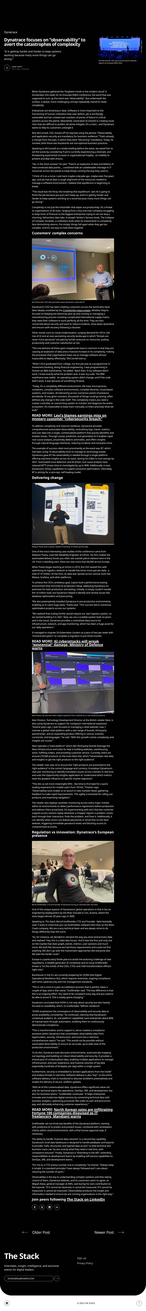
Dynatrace (10, 32)
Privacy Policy (85, 1263)
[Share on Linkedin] (49, 1207)
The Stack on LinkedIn (86, 1199)
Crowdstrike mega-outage (76, 310)
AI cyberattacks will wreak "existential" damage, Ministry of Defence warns (67, 644)
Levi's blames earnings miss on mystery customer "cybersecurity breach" (69, 417)
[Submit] (56, 1278)
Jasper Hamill (17, 66)
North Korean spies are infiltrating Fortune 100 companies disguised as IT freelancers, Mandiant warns (72, 1113)
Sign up (81, 1258)
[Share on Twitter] (42, 1207)
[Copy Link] (57, 1207)
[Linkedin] (7, 1303)
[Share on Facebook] (34, 1207)
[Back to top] (139, 1303)
